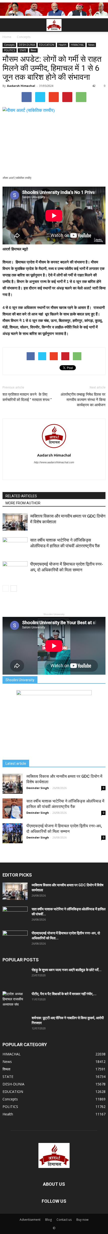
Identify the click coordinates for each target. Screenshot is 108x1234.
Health (63, 45)
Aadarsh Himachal (21, 86)
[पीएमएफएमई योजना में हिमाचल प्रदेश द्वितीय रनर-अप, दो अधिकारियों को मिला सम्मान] (15, 570)
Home (7, 37)
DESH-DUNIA (27, 45)
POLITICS (9, 50)
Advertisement (30, 1219)
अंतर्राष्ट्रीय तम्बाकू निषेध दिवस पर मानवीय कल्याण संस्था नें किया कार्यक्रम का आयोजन (83, 399)
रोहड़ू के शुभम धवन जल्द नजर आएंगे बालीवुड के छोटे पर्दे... (66, 970)
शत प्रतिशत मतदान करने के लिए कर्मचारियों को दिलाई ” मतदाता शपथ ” (28, 397)
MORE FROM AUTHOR (23, 503)
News (91, 45)
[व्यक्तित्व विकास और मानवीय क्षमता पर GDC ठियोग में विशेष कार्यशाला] (15, 522)
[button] (101, 25)
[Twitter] (54, 472)
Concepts (9, 45)
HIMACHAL (77, 45)
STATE (22, 50)
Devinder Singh (37, 788)
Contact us (64, 1219)
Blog (48, 1219)
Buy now (82, 1219)
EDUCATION (46, 45)
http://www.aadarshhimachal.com (54, 462)
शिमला (33, 50)
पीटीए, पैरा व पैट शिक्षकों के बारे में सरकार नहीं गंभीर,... (64, 994)
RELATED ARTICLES (21, 496)
